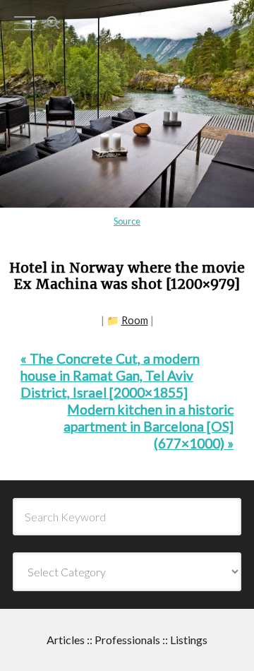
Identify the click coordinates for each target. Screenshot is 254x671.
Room (134, 320)
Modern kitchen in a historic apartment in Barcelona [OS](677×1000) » (149, 426)
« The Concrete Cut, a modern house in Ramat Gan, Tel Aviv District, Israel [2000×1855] (110, 375)
